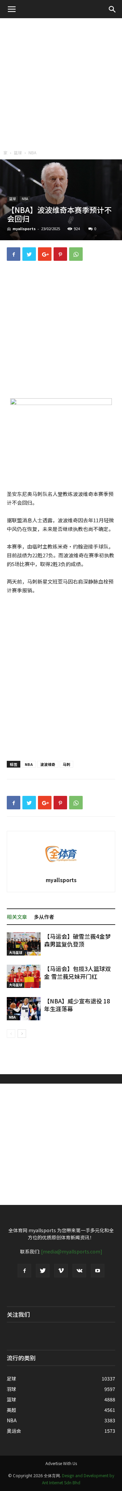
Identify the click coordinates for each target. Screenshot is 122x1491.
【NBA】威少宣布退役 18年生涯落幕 (77, 1005)
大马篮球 (15, 952)
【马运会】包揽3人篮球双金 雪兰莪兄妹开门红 (77, 972)
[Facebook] (24, 1270)
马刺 (66, 764)
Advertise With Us (61, 1463)
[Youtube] (97, 1270)
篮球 (18, 152)
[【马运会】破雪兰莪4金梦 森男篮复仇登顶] (24, 944)
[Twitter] (42, 1270)
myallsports (24, 228)
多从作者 (44, 916)
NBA (32, 152)
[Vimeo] (61, 1270)
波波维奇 (47, 764)
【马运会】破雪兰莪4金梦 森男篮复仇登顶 (77, 940)
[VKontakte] (79, 1270)
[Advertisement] (61, 82)
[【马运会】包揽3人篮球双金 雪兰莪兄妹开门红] (24, 976)
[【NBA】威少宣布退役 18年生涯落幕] (24, 1008)
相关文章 (17, 916)
